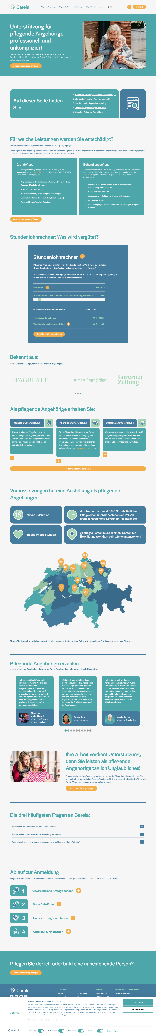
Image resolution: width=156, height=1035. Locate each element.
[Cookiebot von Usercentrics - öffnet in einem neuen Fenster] (13, 1030)
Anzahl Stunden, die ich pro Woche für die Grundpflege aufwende (63, 295)
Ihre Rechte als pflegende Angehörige (91, 103)
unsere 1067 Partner (42, 1004)
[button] (111, 7)
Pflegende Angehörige (48, 7)
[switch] (61, 1030)
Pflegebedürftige (64, 7)
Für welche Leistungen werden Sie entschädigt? (95, 94)
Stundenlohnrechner (86, 448)
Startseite (61, 993)
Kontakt (139, 6)
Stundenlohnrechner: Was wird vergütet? (92, 98)
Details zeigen (112, 1031)
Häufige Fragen (78, 7)
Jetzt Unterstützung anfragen (25, 65)
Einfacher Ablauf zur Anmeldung (89, 111)
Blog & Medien (91, 7)
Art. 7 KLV (37, 172)
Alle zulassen (138, 1002)
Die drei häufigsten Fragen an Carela (90, 107)
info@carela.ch (101, 993)
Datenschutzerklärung (122, 993)
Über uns (102, 7)
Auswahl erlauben (138, 1009)
